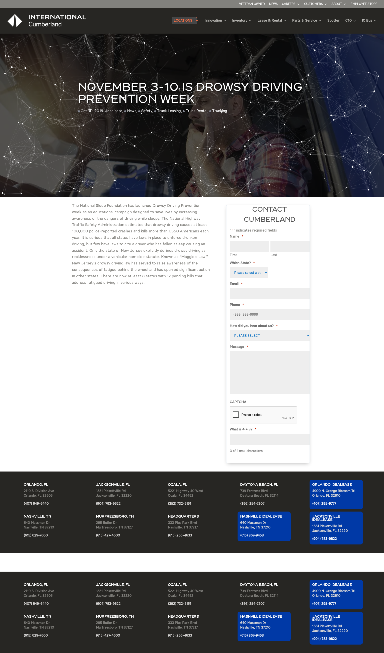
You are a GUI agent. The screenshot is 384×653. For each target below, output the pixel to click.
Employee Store (364, 4)
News (273, 4)
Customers (313, 4)
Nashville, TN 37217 (183, 527)
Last (273, 255)
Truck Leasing (169, 111)
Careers (289, 4)
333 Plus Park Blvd (182, 522)
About (337, 4)
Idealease (114, 111)
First (233, 255)
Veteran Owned (252, 4)
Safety (146, 111)
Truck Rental (196, 111)
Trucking (219, 111)
